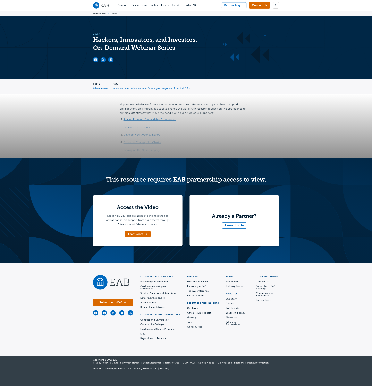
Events (165, 5)
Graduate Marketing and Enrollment (153, 287)
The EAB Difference (198, 291)
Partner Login (263, 300)
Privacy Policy (100, 362)
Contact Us (259, 5)
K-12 (142, 333)
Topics (190, 322)
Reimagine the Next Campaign (142, 150)
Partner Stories (195, 295)
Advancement (101, 88)
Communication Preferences (265, 294)
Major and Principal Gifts (176, 88)
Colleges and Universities (154, 320)
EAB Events (232, 281)
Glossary (192, 317)
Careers (230, 303)
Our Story (231, 299)
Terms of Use (172, 362)
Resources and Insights (145, 5)
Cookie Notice (206, 362)
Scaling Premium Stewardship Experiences (150, 119)
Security (164, 368)
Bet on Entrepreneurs (137, 127)
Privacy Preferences (145, 368)
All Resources (100, 13)
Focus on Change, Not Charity (142, 142)
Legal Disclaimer (152, 362)
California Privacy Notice (126, 362)
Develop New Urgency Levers (142, 134)
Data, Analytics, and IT (152, 298)
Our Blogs (192, 308)
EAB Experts (232, 308)
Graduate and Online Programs (157, 329)
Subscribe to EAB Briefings (265, 287)
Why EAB (191, 5)
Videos (113, 13)
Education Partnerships (233, 323)
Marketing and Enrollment (155, 281)
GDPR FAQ (189, 362)
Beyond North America (153, 338)
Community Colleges (152, 324)
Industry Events (234, 286)
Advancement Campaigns (145, 88)
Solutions (123, 5)
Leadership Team (235, 313)
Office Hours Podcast (199, 313)
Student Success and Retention (158, 293)
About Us (177, 5)
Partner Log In (233, 5)
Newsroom (232, 317)
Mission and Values (197, 281)
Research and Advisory (153, 307)
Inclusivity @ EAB (196, 286)
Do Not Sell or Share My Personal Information (243, 362)
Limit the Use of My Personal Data (112, 368)
